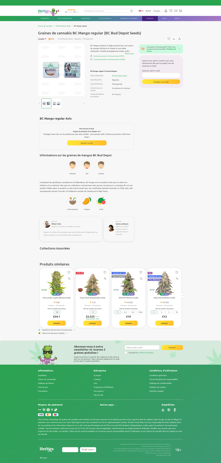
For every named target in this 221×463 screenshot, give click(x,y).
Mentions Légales (156, 391)
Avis (95, 383)
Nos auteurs (99, 391)
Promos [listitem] (150, 18)
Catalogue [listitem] (85, 18)
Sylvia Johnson (122, 223)
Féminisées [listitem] (45, 18)
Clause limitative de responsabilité (163, 379)
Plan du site (98, 395)
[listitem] (166, 11)
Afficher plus (129, 53)
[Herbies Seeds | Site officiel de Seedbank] (49, 12)
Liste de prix (43, 387)
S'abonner (172, 347)
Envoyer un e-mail (161, 82)
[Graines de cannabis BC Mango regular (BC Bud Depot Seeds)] (61, 69)
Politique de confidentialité (160, 383)
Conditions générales (158, 375)
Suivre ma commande (47, 379)
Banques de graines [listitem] (129, 18)
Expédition (42, 375)
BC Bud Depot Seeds (119, 76)
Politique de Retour (46, 383)
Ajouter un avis (87, 143)
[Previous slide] (39, 103)
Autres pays (107, 404)
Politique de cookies (157, 387)
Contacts (97, 379)
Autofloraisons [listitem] (65, 18)
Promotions (43, 391)
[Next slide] (83, 103)
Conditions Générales (146, 352)
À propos (97, 375)
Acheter (56, 323)
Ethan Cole (56, 223)
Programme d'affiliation (103, 387)
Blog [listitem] (164, 18)
